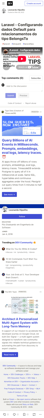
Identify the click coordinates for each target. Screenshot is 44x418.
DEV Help (31, 378)
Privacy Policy (29, 392)
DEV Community (24, 242)
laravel (6, 44)
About (24, 385)
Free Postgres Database (13, 389)
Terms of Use (22, 396)
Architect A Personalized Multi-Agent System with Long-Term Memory (20, 322)
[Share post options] (40, 414)
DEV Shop (30, 389)
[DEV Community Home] (10, 3)
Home (6, 374)
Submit (10, 95)
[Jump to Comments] (15, 414)
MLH (38, 389)
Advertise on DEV (11, 381)
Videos (36, 374)
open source (25, 399)
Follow (22, 216)
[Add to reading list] (25, 414)
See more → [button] (9, 194)
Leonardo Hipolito (16, 10)
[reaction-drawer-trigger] (6, 414)
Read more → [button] (10, 354)
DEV (12, 402)
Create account (34, 3)
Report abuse (30, 103)
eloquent (16, 44)
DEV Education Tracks (16, 378)
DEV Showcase (13, 385)
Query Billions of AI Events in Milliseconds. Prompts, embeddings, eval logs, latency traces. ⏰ (22, 148)
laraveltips (28, 44)
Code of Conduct (15, 103)
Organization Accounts (29, 381)
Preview (23, 95)
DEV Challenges (17, 374)
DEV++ (28, 374)
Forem (11, 399)
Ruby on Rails (28, 404)
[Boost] (34, 414)
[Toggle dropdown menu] (41, 112)
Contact (32, 385)
